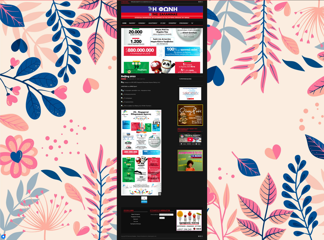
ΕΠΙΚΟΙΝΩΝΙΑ (183, 23)
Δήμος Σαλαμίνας (135, 214)
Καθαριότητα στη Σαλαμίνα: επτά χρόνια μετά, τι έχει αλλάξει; (146, 2)
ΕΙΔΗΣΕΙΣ (132, 23)
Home (124, 23)
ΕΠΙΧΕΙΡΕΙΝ (172, 23)
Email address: (155, 214)
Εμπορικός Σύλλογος (136, 223)
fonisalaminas (142, 78)
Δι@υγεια (135, 219)
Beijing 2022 (128, 76)
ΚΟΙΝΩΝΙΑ (142, 23)
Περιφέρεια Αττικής (135, 216)
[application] (190, 139)
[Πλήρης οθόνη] (199, 144)
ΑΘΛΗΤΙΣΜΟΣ (152, 23)
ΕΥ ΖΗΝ (163, 23)
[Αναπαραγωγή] (181, 144)
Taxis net (135, 221)
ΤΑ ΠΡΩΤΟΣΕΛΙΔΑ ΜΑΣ (185, 79)
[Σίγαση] (196, 144)
